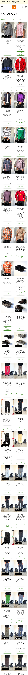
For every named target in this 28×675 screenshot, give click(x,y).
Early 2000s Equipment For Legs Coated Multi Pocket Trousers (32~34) (7, 386)
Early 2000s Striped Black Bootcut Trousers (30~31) (7, 551)
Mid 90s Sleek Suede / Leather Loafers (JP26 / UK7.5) (20, 285)
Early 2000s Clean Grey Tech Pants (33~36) (20, 613)
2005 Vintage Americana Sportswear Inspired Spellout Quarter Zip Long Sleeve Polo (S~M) (20, 216)
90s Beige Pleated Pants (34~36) (20, 451)
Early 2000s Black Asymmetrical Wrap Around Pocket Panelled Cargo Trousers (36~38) (7, 454)
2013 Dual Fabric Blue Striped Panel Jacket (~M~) (7, 78)
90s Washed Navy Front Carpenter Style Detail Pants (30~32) (20, 646)
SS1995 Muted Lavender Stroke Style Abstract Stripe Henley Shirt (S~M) (20, 180)
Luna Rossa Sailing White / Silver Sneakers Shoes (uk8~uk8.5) (20, 354)
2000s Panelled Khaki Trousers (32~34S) (20, 383)
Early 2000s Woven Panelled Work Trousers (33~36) (20, 486)
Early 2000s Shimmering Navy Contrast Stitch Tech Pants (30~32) (20, 582)
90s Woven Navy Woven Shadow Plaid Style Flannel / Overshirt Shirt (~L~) (7, 180)
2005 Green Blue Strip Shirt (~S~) (20, 150)
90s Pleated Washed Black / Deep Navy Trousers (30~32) (20, 551)
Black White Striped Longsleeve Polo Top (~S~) (7, 149)
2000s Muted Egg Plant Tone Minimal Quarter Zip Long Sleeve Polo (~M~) (7, 212)
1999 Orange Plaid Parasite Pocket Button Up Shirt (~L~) (7, 249)
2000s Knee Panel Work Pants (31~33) (7, 645)
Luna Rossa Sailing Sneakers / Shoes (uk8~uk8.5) (7, 354)
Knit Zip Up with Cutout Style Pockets (7, 43)
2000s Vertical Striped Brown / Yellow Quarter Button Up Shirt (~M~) (20, 248)
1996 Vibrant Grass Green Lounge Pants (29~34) (7, 616)
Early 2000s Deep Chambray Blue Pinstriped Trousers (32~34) (7, 582)
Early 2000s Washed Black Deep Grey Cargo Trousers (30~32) (7, 517)
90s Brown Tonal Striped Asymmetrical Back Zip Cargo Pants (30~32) (20, 517)
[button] (2, 7)
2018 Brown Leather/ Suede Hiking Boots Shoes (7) (20, 318)
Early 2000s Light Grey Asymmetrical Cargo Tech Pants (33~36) (7, 487)
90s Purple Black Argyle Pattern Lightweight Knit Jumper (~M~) (20, 114)
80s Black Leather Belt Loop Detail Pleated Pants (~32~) (20, 422)
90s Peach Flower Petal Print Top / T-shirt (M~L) (7, 282)
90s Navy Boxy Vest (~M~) (7, 115)
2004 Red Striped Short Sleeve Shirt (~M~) (20, 46)
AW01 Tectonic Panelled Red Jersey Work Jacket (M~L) (20, 81)
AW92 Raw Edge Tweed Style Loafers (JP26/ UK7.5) (7, 321)
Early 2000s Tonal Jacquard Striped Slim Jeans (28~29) (7, 420)
